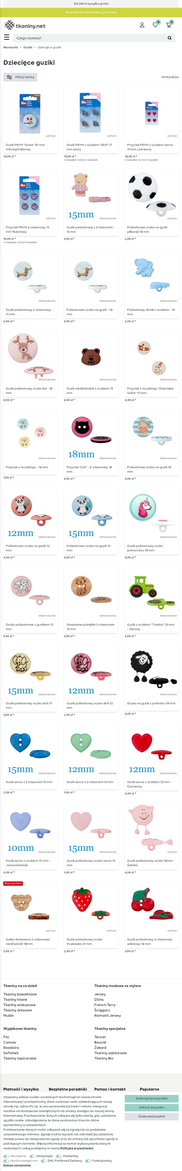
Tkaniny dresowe (17, 1010)
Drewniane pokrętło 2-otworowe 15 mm (91, 627)
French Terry (105, 1005)
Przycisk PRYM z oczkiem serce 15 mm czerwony (150, 147)
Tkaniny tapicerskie (19, 1058)
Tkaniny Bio (103, 1058)
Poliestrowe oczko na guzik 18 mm (149, 469)
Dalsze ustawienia (17, 1165)
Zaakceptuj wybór (151, 1116)
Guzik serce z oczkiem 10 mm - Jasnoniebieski (28, 863)
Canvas (9, 1042)
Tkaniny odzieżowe (110, 1053)
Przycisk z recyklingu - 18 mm (27, 467)
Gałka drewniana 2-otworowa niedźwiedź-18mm (28, 942)
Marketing (70, 1156)
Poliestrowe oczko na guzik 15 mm (88, 548)
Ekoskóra (11, 1048)
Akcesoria (10, 47)
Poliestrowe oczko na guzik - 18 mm (90, 312)
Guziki (27, 47)
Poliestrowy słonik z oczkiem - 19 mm (151, 312)
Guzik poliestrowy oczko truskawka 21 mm (85, 942)
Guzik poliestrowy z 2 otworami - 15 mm (91, 229)
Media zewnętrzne (24, 1160)
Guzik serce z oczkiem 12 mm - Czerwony (149, 784)
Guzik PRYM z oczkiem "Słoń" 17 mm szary (89, 147)
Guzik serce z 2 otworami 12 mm (90, 782)
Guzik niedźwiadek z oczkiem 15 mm (90, 391)
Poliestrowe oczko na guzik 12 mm (27, 548)
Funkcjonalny (102, 1160)
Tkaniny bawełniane (20, 994)
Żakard (100, 1048)
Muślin (8, 1015)
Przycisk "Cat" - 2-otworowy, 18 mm (89, 469)
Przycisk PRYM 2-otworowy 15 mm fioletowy (27, 229)
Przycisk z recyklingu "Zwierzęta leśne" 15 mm (150, 391)
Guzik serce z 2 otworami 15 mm (29, 782)
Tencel (100, 1037)
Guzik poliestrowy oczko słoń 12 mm (90, 705)
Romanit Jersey (107, 1015)
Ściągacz (102, 1010)
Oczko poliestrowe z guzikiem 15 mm (29, 627)
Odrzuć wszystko (151, 1107)
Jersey (100, 994)
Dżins (99, 999)
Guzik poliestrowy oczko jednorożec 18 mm (145, 548)
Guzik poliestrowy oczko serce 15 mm (91, 863)
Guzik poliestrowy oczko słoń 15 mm (29, 705)
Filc (6, 1037)
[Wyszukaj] (169, 38)
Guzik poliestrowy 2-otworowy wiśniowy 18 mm (149, 942)
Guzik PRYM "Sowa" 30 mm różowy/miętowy (25, 147)
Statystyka (44, 1156)
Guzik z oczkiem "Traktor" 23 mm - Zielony (150, 627)
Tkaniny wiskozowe (19, 1005)
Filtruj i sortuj (24, 77)
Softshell (10, 1053)
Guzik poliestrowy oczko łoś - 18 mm (29, 391)
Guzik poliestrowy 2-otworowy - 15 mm (29, 312)
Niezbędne (18, 1156)
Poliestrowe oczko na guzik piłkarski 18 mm (147, 229)
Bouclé (100, 1042)
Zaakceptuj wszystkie (152, 1098)
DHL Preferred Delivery (65, 1160)
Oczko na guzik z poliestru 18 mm (151, 703)
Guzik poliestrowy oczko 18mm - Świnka (151, 863)
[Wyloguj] (142, 24)
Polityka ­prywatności (76, 1148)
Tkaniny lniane (15, 999)
